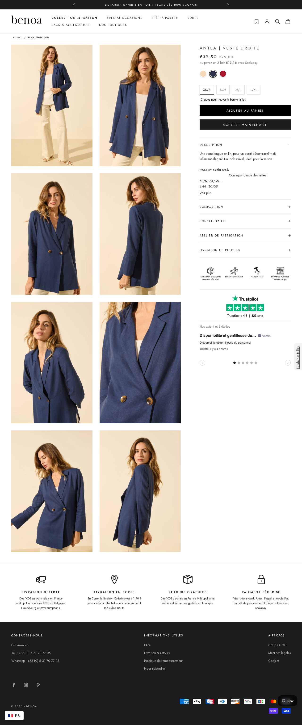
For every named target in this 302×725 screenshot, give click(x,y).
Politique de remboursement (163, 660)
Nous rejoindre (154, 668)
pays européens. (50, 608)
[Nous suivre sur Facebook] (13, 685)
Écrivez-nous (20, 645)
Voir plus (205, 192)
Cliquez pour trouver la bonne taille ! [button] (223, 100)
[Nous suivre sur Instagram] (26, 685)
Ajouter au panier (245, 110)
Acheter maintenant (245, 124)
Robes (193, 18)
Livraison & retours (157, 653)
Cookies (273, 660)
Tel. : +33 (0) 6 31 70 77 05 (31, 653)
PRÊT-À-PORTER (165, 18)
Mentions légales (279, 653)
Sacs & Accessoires (70, 25)
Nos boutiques (113, 25)
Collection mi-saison (74, 18)
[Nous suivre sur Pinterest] (38, 685)
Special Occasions (125, 18)
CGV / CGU (277, 645)
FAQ (147, 645)
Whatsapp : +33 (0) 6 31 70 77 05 (35, 660)
